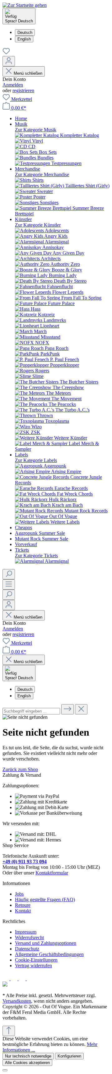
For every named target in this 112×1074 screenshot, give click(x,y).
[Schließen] (4, 1070)
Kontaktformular (51, 872)
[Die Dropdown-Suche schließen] (81, 709)
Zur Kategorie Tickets (36, 555)
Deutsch (24, 32)
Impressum (25, 932)
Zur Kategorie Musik (35, 129)
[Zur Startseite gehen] (24, 5)
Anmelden (12, 84)
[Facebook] (6, 978)
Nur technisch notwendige (28, 1056)
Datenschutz (27, 948)
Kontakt (23, 910)
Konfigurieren (69, 1056)
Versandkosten (16, 1001)
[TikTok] (30, 978)
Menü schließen (28, 73)
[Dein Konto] (8, 61)
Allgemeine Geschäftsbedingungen (49, 954)
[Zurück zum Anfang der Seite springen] (8, 1031)
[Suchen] (8, 574)
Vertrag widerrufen (33, 965)
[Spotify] (23, 978)
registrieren (23, 90)
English (24, 39)
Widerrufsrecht (29, 937)
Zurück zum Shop (20, 769)
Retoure (22, 905)
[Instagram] (15, 978)
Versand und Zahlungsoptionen (45, 943)
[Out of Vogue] (4, 984)
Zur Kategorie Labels (36, 460)
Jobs (19, 894)
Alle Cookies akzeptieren (27, 1062)
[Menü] (8, 584)
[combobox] (31, 711)
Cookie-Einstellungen (36, 960)
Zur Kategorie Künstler (38, 225)
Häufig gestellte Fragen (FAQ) (45, 899)
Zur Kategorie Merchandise (42, 174)
